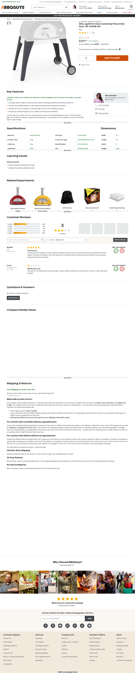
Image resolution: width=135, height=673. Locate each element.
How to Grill (93, 653)
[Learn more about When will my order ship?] (120, 49)
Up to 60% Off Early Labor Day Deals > (67, 16)
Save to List (85, 65)
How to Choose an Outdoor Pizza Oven (21, 165)
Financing (38, 638)
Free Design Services (70, 2)
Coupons (119, 649)
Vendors (64, 653)
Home (8, 19)
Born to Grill (94, 657)
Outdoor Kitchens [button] (28, 12)
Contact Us (7, 638)
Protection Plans (41, 649)
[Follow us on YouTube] (60, 625)
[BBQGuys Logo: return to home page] (15, 7)
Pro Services (82, 2)
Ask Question (13, 298)
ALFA (80, 29)
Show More (67, 122)
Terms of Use (7, 653)
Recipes (92, 660)
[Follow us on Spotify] (89, 625)
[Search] (66, 7)
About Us (65, 638)
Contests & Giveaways (124, 660)
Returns (6, 649)
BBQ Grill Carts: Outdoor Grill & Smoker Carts (48, 19)
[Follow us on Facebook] (45, 625)
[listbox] (9, 23)
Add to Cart (112, 58)
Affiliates (65, 649)
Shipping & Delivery (10, 646)
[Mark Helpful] (116, 250)
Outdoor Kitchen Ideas (97, 649)
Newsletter (39, 660)
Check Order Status (117, 2)
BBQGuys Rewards (41, 653)
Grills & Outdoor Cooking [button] (10, 12)
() (93, 33)
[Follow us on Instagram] (67, 625)
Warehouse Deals (122, 646)
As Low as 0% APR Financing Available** (51, 2)
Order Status (7, 642)
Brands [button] (99, 12)
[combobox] (67, 240)
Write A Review (120, 240)
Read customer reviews (67, 605)
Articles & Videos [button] (112, 12)
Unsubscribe (7, 664)
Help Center (7, 660)
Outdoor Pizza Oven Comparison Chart (21, 168)
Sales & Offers (121, 638)
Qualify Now (105, 44)
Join (89, 618)
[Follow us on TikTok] (82, 625)
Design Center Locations (95, 2)
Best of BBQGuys (95, 638)
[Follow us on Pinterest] (75, 625)
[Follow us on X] (53, 625)
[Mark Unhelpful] (122, 250)
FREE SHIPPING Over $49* (11, 2)
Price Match (39, 642)
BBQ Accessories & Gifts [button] (84, 12)
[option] (9, 25)
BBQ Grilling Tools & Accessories (22, 19)
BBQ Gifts (119, 657)
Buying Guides (94, 646)
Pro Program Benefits (42, 657)
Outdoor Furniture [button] (45, 12)
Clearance (119, 642)
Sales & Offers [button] (127, 12)
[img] (44, 53)
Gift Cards (106, 2)
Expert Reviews (95, 642)
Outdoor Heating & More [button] (63, 12)
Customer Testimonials (69, 657)
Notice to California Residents (13, 657)
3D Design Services (42, 646)
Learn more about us (67, 565)
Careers (64, 646)
